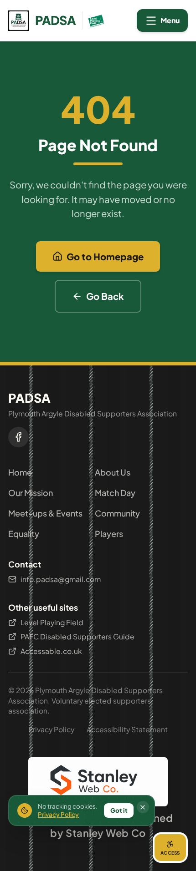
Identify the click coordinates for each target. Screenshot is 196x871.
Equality (23, 533)
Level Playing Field (52, 622)
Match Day (115, 492)
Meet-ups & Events (45, 513)
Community (117, 513)
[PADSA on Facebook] (18, 437)
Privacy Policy (51, 729)
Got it (119, 810)
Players (109, 533)
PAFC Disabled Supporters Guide (77, 636)
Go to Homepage (105, 256)
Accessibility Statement (127, 729)
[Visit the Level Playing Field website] (94, 20)
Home (20, 472)
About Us (112, 472)
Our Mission (30, 492)
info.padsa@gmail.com (61, 579)
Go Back (105, 296)
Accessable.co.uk (51, 651)
